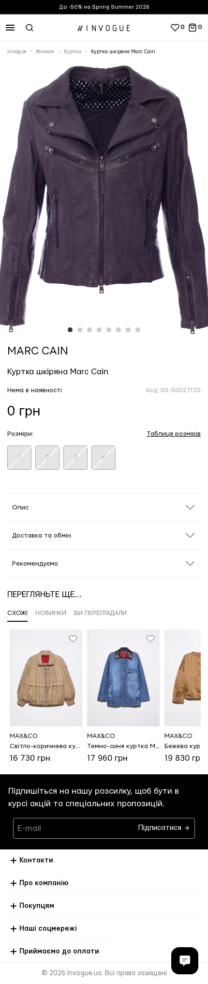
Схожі (17, 613)
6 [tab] (118, 329)
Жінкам (45, 51)
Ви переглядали (100, 613)
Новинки (50, 613)
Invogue (16, 51)
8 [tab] (137, 329)
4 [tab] (99, 329)
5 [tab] (108, 329)
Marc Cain (37, 351)
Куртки (72, 51)
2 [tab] (79, 329)
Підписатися (160, 825)
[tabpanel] (104, 201)
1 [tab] (70, 329)
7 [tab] (128, 329)
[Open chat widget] (184, 960)
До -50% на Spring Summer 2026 (104, 7)
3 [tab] (89, 329)
